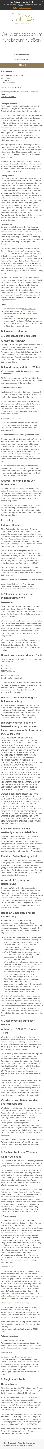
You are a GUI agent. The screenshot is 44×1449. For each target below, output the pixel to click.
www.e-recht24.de (29, 309)
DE (8, 97)
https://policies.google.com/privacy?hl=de (16, 1433)
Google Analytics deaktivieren (26, 1317)
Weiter (15, 8)
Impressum (31, 1443)
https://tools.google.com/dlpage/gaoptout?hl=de (18, 1298)
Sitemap (30, 1445)
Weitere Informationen (25, 8)
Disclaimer (8, 311)
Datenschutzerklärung (18, 1445)
